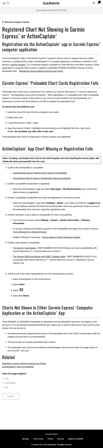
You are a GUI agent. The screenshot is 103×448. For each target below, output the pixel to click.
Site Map (25, 439)
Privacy (50, 439)
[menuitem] (8, 3)
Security (61, 439)
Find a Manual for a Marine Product (30, 232)
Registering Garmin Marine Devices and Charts (41, 71)
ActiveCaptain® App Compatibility (18, 366)
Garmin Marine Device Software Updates (61, 237)
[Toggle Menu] (1, 2)
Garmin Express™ (18, 64)
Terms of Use (38, 439)
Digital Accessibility (75, 439)
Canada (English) (51, 434)
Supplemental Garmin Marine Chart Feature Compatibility (40, 173)
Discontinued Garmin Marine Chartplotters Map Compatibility (42, 178)
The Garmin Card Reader (25, 248)
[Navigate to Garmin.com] (51, 3)
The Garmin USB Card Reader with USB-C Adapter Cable (39, 256)
